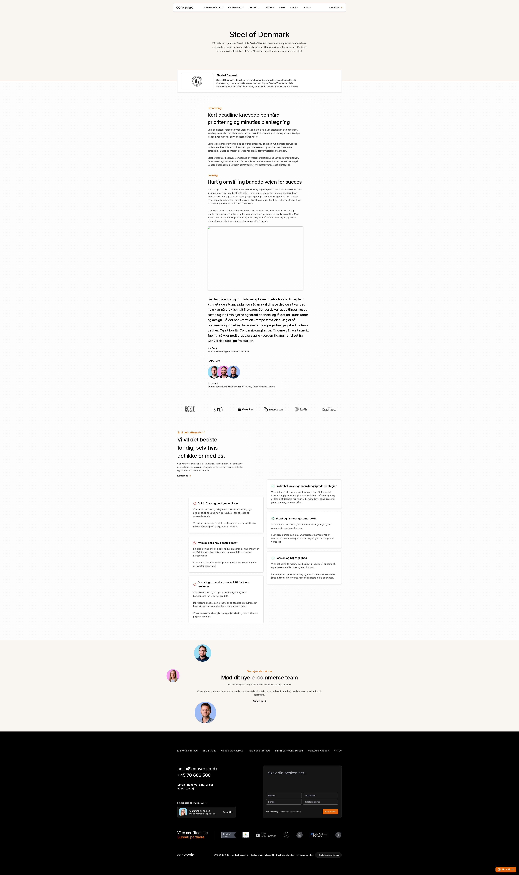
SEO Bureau (209, 750)
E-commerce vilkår (305, 855)
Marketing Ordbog (318, 750)
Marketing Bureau (187, 750)
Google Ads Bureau (232, 750)
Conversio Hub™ (235, 7)
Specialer (252, 7)
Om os (306, 7)
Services (268, 7)
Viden (293, 7)
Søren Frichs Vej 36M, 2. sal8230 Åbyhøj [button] (195, 786)
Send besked (330, 811)
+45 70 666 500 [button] (194, 775)
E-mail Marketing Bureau (289, 750)
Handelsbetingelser (239, 855)
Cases (282, 7)
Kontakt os (334, 7)
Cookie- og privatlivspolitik (262, 855)
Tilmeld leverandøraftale (328, 855)
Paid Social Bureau (259, 750)
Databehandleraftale (285, 855)
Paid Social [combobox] (198, 803)
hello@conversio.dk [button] (197, 768)
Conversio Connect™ (213, 7)
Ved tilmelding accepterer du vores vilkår (283, 811)
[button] (505, 869)
